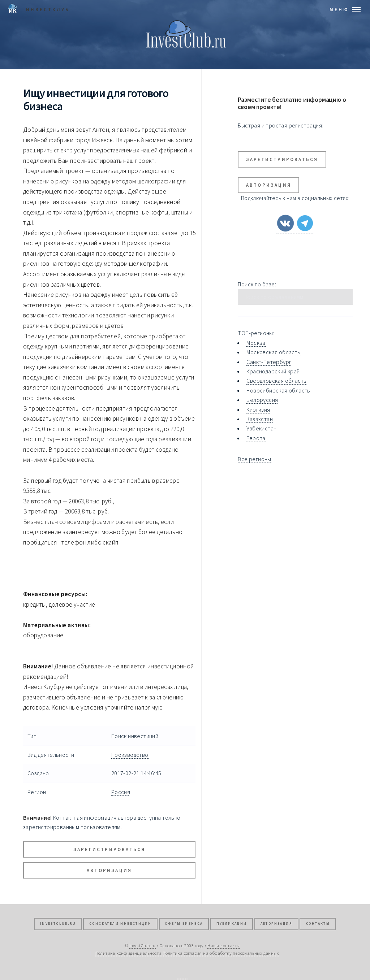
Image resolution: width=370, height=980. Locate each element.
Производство (130, 754)
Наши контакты (223, 945)
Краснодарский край (273, 371)
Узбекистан (261, 428)
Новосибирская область (278, 390)
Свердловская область (276, 380)
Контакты (318, 924)
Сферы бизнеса (184, 924)
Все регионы (254, 459)
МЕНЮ (339, 9)
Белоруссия (262, 399)
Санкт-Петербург (268, 361)
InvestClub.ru (58, 924)
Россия (120, 791)
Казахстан (259, 418)
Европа (255, 438)
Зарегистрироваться (109, 849)
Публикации (231, 924)
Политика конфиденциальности (128, 953)
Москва (255, 342)
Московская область (273, 352)
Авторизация (109, 870)
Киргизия (258, 409)
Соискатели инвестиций (120, 924)
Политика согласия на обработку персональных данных (221, 953)
